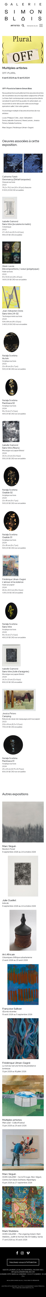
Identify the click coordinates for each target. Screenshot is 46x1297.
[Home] (23, 11)
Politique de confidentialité (23, 1287)
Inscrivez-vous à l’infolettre (23, 1262)
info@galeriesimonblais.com (23, 1272)
